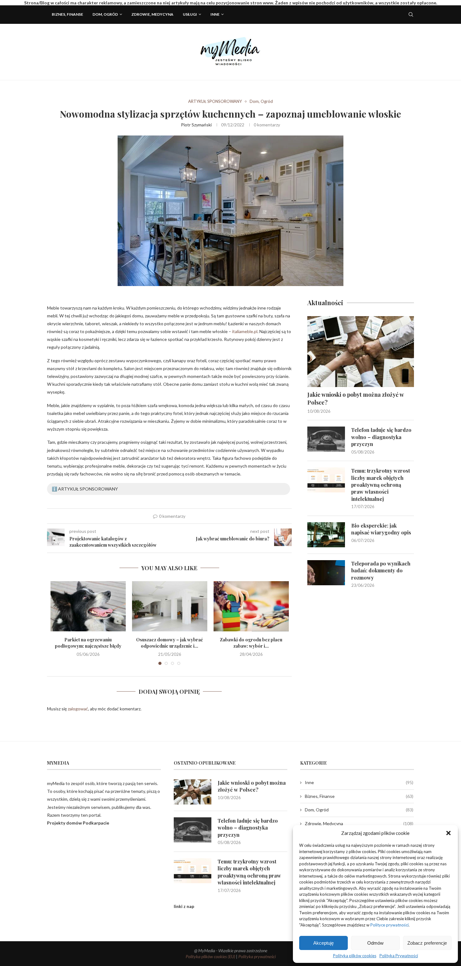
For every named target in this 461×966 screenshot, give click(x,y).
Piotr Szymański (196, 124)
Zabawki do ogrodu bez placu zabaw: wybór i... (251, 643)
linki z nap (184, 906)
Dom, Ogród (105, 14)
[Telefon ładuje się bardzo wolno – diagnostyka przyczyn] (326, 439)
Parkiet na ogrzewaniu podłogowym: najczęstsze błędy (88, 643)
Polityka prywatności (257, 956)
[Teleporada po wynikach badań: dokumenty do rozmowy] (326, 572)
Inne (215, 14)
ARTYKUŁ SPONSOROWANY (215, 101)
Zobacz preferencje (427, 943)
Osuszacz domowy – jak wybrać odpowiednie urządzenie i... (169, 643)
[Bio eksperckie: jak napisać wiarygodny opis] (326, 534)
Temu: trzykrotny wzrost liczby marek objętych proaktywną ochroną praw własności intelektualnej (380, 484)
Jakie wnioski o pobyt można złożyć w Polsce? (355, 398)
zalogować (78, 708)
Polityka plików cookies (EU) (210, 956)
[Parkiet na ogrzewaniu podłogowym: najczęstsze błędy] (88, 606)
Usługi (190, 14)
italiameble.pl (244, 331)
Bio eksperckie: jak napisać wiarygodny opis (381, 529)
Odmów (375, 943)
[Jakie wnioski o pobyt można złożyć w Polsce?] (360, 351)
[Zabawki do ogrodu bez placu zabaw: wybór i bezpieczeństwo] (251, 606)
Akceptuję (323, 943)
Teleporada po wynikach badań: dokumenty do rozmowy (381, 570)
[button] (448, 833)
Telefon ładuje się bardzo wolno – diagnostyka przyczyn (381, 437)
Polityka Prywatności (398, 955)
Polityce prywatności (389, 924)
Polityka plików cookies (354, 955)
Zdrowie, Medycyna (152, 14)
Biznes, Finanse (67, 14)
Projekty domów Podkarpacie (78, 822)
